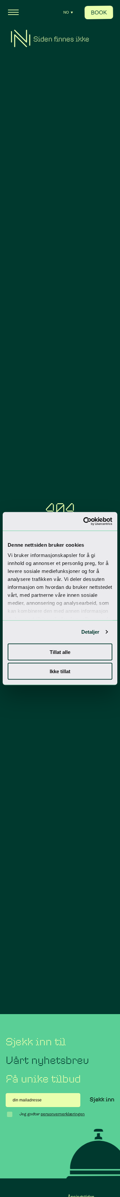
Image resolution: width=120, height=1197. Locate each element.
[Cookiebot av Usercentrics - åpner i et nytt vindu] (84, 521)
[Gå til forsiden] (20, 38)
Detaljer (90, 632)
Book (99, 12)
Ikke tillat (60, 671)
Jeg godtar (52, 1114)
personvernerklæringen (63, 1114)
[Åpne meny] (13, 12)
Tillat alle (60, 652)
